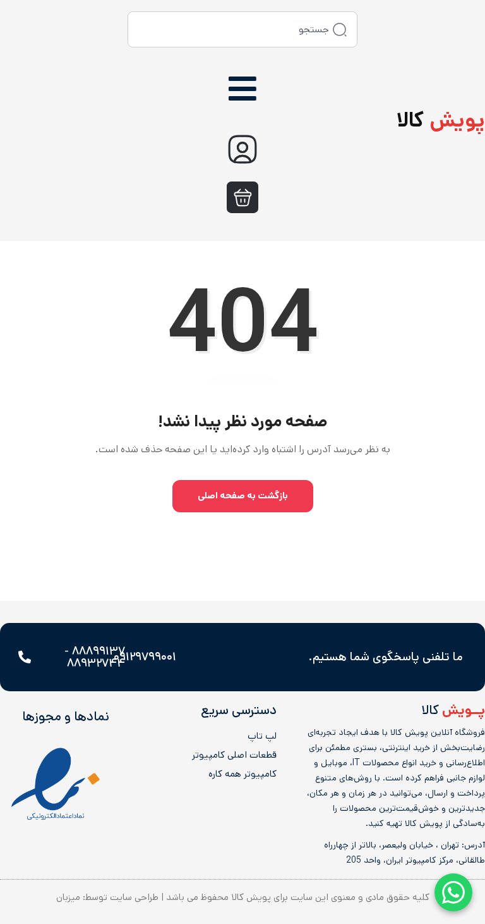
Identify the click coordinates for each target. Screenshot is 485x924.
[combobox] (242, 29)
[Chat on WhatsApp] (453, 892)
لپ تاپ (262, 736)
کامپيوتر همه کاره (242, 774)
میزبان (68, 897)
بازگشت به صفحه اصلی (243, 495)
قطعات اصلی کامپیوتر (234, 755)
